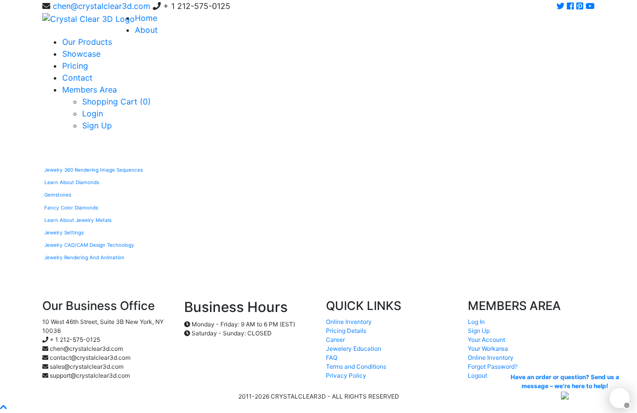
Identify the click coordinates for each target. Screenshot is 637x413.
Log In (476, 321)
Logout (477, 375)
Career (335, 339)
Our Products (87, 42)
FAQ (331, 357)
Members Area (89, 90)
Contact (77, 78)
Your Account (486, 339)
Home (146, 18)
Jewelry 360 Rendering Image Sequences (93, 170)
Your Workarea (488, 348)
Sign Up (97, 125)
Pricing (75, 66)
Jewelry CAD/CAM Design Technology (89, 245)
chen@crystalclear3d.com (101, 6)
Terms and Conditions (356, 366)
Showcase (81, 54)
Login (92, 113)
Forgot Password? (493, 366)
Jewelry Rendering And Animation (84, 257)
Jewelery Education (353, 348)
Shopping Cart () (116, 101)
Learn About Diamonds (71, 182)
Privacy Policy (346, 375)
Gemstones (57, 195)
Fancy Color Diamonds (71, 207)
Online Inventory (349, 321)
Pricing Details (346, 330)
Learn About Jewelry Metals (77, 220)
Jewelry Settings (64, 232)
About (146, 30)
